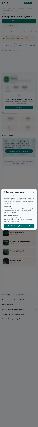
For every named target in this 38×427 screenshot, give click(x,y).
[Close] (33, 192)
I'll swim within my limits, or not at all (19, 226)
